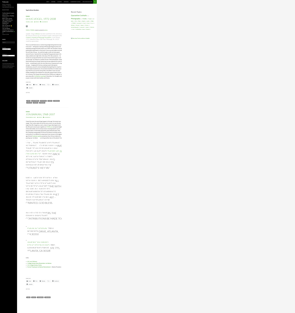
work (89, 21)
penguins (36, 102)
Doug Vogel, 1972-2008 (41, 18)
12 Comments (44, 21)
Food (85, 23)
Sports (84, 21)
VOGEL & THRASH (30, 30)
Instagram (66, 1)
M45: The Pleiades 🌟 (7, 25)
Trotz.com (5, 2)
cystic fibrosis (35, 100)
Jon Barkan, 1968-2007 (40, 114)
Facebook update (36, 136)
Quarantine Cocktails (76, 1)
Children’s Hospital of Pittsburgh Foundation (38, 37)
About (47, 1)
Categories (4, 54)
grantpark (80, 23)
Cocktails (59, 1)
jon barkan (40, 297)
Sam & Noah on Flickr (87, 1)
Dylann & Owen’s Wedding (8, 15)
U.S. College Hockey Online (34, 265)
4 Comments (47, 117)
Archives (4, 47)
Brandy (78, 25)
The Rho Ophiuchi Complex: (8, 13)
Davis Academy (37, 228)
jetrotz (37, 21)
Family (85, 19)
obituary (37, 34)
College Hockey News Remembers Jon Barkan (39, 263)
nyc (92, 23)
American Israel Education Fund (38, 244)
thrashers (42, 102)
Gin (76, 21)
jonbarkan (56, 100)
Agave (83, 25)
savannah (83, 27)
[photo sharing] (27, 26)
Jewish (88, 27)
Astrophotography (75, 27)
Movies (87, 25)
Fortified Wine (79, 29)
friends (28, 16)
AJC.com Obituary (32, 261)
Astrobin (53, 1)
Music (89, 23)
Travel (90, 18)
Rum (80, 21)
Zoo (74, 29)
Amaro (84, 29)
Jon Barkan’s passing (39, 76)
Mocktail (88, 29)
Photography (77, 19)
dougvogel (43, 100)
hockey (50, 100)
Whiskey (73, 25)
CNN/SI (28, 100)
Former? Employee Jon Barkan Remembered (39, 267)
